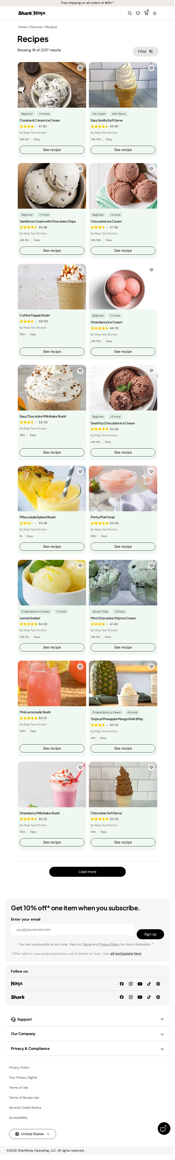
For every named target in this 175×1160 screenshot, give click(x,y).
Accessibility (18, 1118)
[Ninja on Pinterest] (158, 983)
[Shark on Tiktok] (149, 996)
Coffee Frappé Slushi (35, 315)
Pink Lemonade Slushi (35, 712)
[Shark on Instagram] (131, 996)
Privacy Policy (109, 944)
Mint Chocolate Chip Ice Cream (113, 618)
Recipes (51, 27)
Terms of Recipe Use (24, 1097)
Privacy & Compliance (30, 1048)
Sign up (150, 934)
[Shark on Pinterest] (158, 996)
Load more (87, 871)
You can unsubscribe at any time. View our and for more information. (86, 944)
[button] (130, 13)
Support (24, 1019)
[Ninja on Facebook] (121, 983)
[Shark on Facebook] (121, 996)
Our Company (23, 1033)
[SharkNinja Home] (32, 13)
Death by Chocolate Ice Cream (113, 423)
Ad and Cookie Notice (25, 1108)
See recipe (52, 149)
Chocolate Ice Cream (106, 221)
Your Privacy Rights (23, 1077)
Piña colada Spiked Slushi (38, 517)
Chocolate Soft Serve (106, 813)
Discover (36, 27)
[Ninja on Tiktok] (149, 983)
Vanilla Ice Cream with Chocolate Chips (48, 221)
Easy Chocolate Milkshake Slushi (43, 416)
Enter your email (25, 919)
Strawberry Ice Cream (106, 322)
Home (22, 27)
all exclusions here (126, 953)
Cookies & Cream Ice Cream (40, 120)
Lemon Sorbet (30, 618)
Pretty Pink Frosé (103, 517)
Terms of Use (18, 1087)
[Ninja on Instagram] (131, 983)
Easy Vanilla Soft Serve (107, 120)
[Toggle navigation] (154, 13)
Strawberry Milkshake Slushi (40, 813)
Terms (87, 944)
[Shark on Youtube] (140, 996)
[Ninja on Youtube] (140, 983)
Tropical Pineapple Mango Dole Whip (117, 719)
